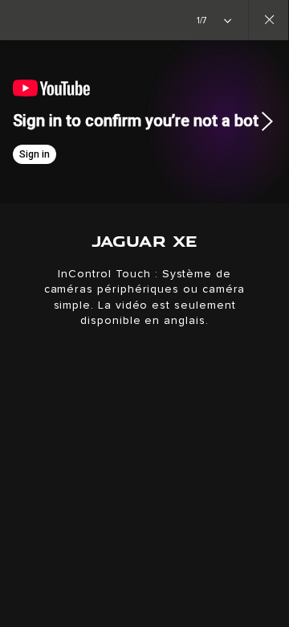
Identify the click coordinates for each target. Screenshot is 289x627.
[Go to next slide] (271, 121)
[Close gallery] (268, 20)
